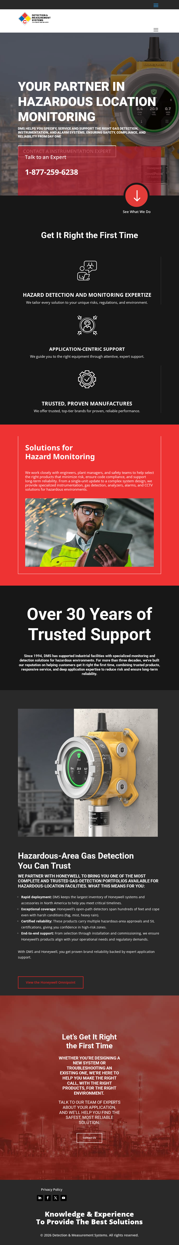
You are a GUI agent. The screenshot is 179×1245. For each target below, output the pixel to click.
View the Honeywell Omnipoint (51, 982)
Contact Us (89, 1137)
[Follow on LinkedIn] (40, 1198)
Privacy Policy (51, 1189)
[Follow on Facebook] (48, 1198)
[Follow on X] (56, 1198)
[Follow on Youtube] (64, 1198)
